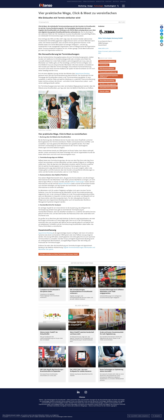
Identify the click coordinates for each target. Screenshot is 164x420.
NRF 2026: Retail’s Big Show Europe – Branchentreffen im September (52, 370)
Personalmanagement (107, 61)
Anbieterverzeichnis (74, 1)
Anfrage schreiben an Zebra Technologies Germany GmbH (59, 254)
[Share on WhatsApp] (161, 37)
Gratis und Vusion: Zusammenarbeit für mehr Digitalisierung (111, 333)
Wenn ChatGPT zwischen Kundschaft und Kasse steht (82, 333)
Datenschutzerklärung (15, 416)
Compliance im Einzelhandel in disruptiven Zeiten (50, 290)
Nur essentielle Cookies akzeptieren (138, 416)
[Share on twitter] (161, 30)
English (123, 1)
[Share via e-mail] (161, 44)
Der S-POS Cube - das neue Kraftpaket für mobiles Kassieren (80, 370)
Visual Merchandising (107, 81)
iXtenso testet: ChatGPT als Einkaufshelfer (49, 333)
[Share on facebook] (161, 27)
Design (90, 6)
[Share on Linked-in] (161, 34)
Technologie (98, 6)
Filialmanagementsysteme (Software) (109, 76)
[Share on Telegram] (161, 41)
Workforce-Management (108, 84)
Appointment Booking (82, 73)
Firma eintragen (89, 1)
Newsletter (100, 1)
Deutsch (116, 1)
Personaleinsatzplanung (108, 72)
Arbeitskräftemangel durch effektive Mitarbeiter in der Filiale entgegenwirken (112, 291)
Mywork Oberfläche (64, 184)
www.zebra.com (103, 48)
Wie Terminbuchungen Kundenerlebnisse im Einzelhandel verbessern (81, 291)
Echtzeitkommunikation (108, 88)
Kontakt (108, 1)
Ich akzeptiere (156, 416)
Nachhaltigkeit (110, 6)
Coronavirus (104, 65)
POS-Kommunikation (107, 68)
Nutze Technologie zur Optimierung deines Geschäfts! (111, 370)
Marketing (82, 6)
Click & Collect (104, 91)
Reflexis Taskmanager (77, 182)
